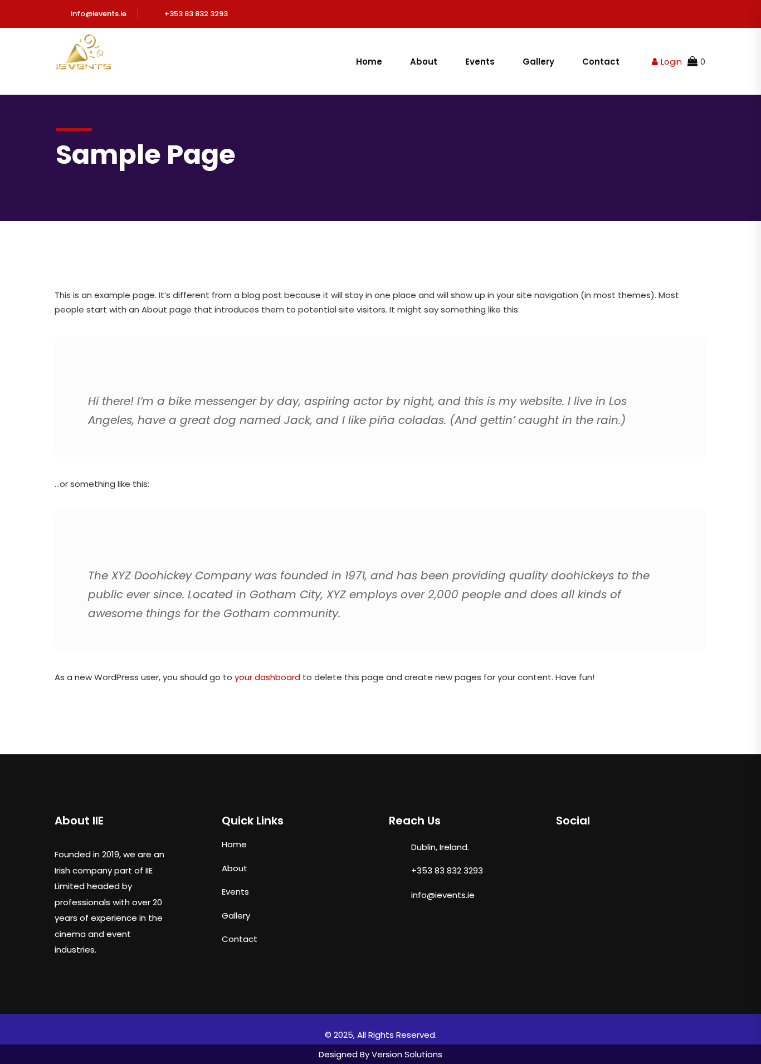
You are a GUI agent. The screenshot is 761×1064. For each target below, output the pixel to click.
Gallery (538, 61)
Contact (600, 61)
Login (671, 61)
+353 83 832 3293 (196, 13)
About (423, 61)
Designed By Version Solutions (380, 1054)
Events (480, 61)
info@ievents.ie (98, 13)
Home (369, 61)
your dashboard (267, 677)
